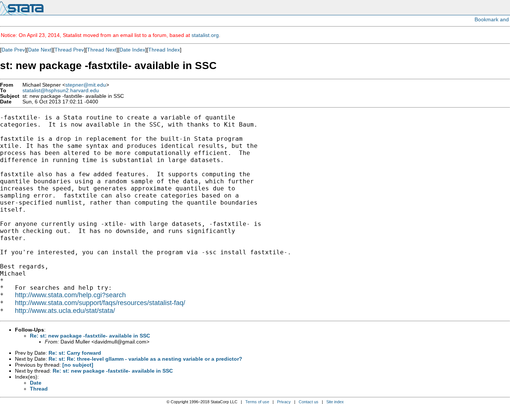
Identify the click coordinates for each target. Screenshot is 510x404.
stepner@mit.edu (85, 85)
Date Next (40, 50)
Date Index (132, 50)
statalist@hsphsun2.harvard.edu (60, 90)
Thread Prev (69, 50)
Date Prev (13, 50)
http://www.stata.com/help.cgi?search (70, 295)
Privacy (284, 402)
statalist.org (205, 35)
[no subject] (77, 365)
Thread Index (164, 50)
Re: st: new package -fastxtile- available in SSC (90, 336)
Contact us (308, 402)
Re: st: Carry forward (75, 353)
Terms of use (257, 402)
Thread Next (101, 50)
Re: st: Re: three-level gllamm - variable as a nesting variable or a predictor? (145, 359)
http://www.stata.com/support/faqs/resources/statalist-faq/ (100, 303)
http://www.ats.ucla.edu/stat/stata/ (65, 310)
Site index (335, 402)
